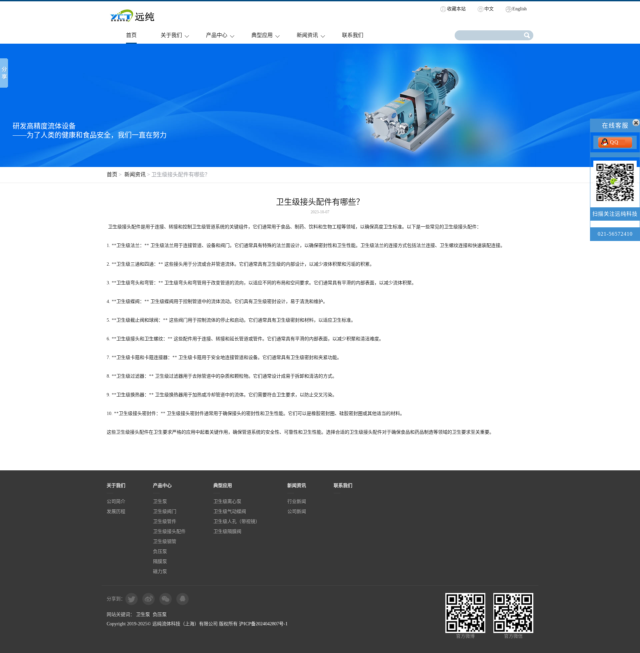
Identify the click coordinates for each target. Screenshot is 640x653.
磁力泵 (160, 571)
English (519, 8)
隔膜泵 (160, 561)
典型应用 (262, 35)
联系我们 (352, 35)
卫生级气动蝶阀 (229, 511)
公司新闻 (296, 511)
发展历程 (116, 511)
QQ (614, 142)
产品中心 (216, 35)
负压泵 (160, 551)
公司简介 (116, 501)
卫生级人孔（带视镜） (236, 521)
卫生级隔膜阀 (227, 531)
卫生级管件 (164, 521)
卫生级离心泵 (227, 501)
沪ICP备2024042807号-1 (263, 623)
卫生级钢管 (164, 541)
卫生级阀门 (164, 511)
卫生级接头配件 (169, 531)
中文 (489, 8)
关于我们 (171, 35)
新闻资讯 (307, 35)
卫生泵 (160, 501)
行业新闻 (296, 501)
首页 (131, 35)
